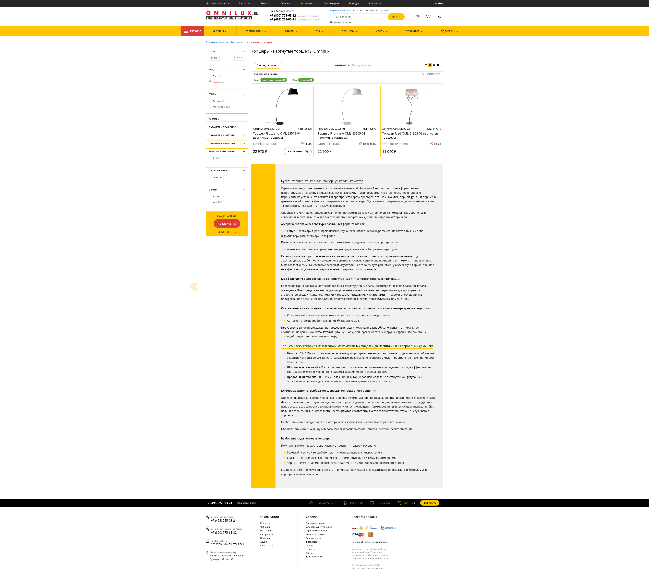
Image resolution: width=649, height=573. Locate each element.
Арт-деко (219, 101)
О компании (269, 517)
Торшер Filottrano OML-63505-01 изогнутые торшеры (341, 135)
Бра (217, 76)
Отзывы (286, 3)
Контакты (375, 3)
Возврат (266, 3)
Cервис (311, 517)
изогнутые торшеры (272, 79)
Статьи (309, 552)
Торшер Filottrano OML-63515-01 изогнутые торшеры (277, 135)
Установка (307, 3)
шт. (406, 503)
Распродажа (266, 534)
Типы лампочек (314, 556)
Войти (439, 3)
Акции (263, 541)
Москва (290, 11)
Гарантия (244, 3)
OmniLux (218, 177)
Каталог (195, 31)
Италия (218, 196)
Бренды (354, 3)
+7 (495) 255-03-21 (294, 19)
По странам (266, 530)
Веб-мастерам (313, 538)
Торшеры (237, 42)
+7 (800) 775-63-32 (294, 15)
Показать (225, 223)
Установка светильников (319, 526)
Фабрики (265, 526)
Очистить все (431, 74)
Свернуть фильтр (268, 65)
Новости (310, 549)
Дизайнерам (331, 3)
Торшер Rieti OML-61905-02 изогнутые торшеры (410, 135)
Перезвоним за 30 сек (343, 10)
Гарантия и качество (317, 530)
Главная (211, 42)
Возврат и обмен (315, 534)
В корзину (295, 151)
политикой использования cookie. (371, 558)
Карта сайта (266, 545)
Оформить (430, 503)
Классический (221, 106)
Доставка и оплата (217, 3)
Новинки (265, 538)
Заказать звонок (246, 503)
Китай (217, 202)
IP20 (216, 158)
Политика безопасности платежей (369, 541)
